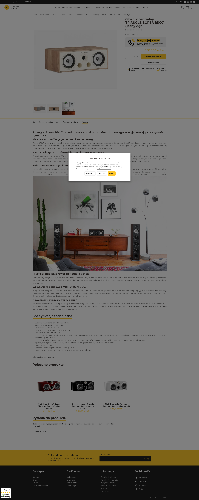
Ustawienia (90, 173)
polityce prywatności (104, 169)
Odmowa (102, 173)
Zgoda (111, 173)
